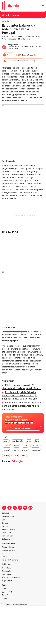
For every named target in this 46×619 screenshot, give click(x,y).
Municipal (25, 451)
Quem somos (7, 568)
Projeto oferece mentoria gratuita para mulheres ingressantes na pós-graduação (21, 405)
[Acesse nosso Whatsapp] (30, 508)
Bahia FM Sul (7, 592)
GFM (4, 589)
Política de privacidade (11, 577)
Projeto (6, 455)
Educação (14, 15)
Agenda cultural (8, 529)
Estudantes (35, 446)
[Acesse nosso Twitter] (15, 508)
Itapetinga (6, 553)
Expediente (6, 571)
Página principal (8, 547)
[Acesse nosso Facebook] (9, 508)
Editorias (5, 513)
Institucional (6, 564)
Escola (25, 446)
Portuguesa (36, 451)
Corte (37, 441)
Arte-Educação (18, 441)
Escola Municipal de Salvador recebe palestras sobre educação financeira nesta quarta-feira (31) (19, 395)
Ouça (9, 55)
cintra (29, 441)
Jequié (4, 557)
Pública (15, 455)
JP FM (4, 598)
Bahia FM (5, 595)
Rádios (4, 585)
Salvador (5, 523)
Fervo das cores (8, 536)
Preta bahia (6, 533)
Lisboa (15, 451)
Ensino (16, 446)
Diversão (5, 526)
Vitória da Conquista (10, 560)
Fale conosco (7, 574)
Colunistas (6, 539)
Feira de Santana (8, 550)
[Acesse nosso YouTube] (25, 508)
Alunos (6, 441)
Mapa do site (7, 581)
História (6, 451)
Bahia (4, 520)
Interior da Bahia (8, 543)
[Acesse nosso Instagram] (4, 508)
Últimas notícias (8, 517)
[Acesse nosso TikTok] (20, 508)
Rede (23, 455)
